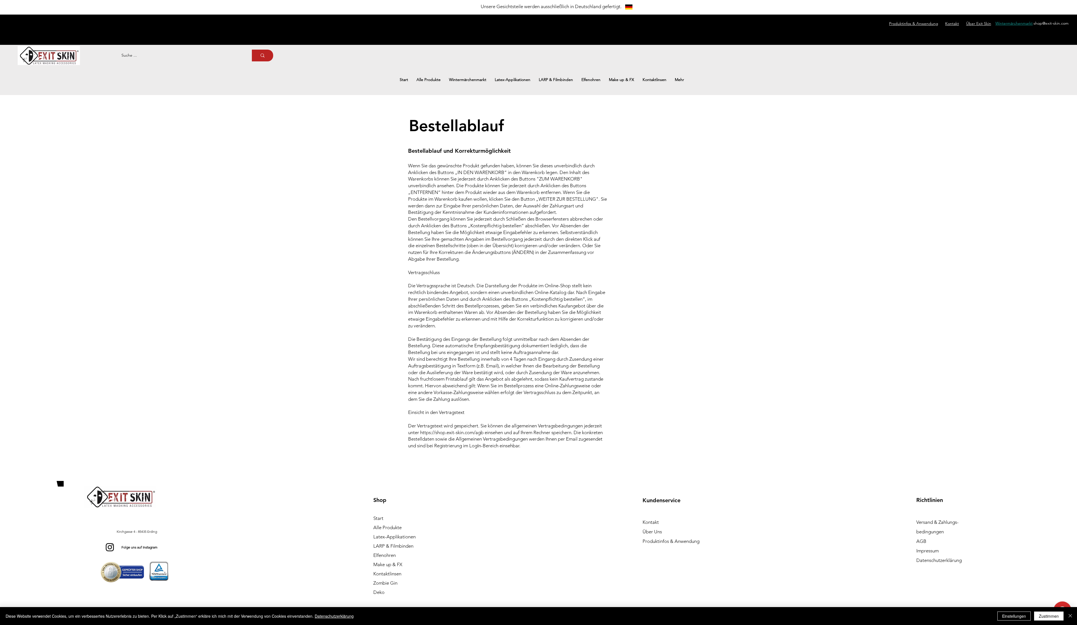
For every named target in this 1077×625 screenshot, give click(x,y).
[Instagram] (109, 547)
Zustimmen (1049, 616)
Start (378, 518)
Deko (379, 592)
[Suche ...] (262, 55)
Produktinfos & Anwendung (671, 541)
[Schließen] (1070, 616)
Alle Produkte (387, 527)
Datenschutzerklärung (334, 616)
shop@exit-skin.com (1051, 23)
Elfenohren (384, 555)
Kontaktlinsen (387, 574)
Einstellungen (1014, 616)
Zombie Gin (385, 583)
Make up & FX (387, 564)
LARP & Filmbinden (393, 546)
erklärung (939, 560)
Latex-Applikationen (394, 537)
